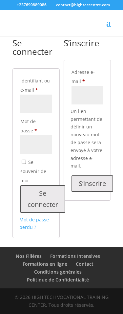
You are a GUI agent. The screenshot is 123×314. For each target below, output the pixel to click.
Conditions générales (58, 272)
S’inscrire (92, 183)
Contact (84, 264)
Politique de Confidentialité (58, 280)
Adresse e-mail (87, 76)
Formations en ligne (45, 264)
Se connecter (43, 199)
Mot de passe (36, 126)
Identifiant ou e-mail (36, 85)
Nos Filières (29, 256)
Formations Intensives (75, 256)
